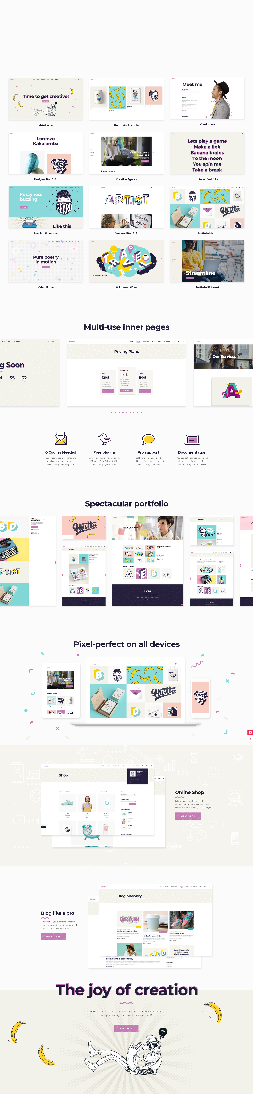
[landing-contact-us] (126, 372)
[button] (112, 412)
